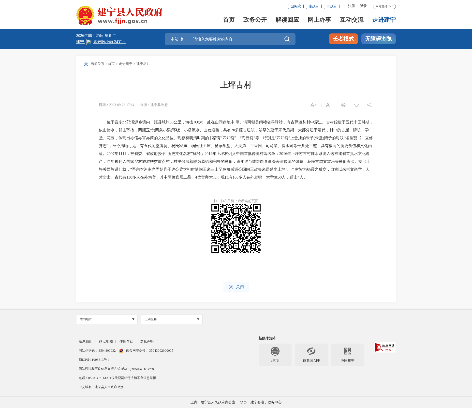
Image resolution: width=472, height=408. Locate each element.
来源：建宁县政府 (154, 105)
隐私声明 (147, 341)
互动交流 (352, 20)
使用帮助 (126, 341)
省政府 (314, 6)
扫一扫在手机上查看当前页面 (236, 201)
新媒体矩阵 (267, 338)
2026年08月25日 (90, 35)
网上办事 (319, 20)
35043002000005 (160, 350)
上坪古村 (236, 84)
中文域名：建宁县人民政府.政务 (101, 387)
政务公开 (255, 20)
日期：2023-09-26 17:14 (116, 105)
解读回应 (287, 20)
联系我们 (85, 341)
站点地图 (106, 341)
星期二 (111, 35)
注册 (351, 6)
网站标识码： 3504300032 (98, 350)
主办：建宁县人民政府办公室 (213, 402)
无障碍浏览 (378, 39)
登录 (363, 6)
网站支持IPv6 (384, 6)
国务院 (296, 6)
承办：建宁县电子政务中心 (260, 402)
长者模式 (343, 39)
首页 (229, 20)
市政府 (331, 6)
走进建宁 (384, 20)
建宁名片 (143, 64)
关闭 (236, 287)
